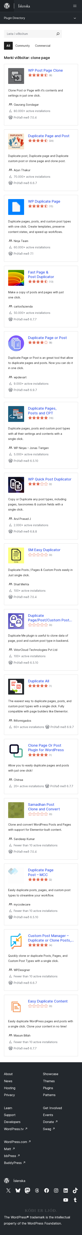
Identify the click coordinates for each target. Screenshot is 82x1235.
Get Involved (52, 1108)
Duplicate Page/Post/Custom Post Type (48, 618)
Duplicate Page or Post (47, 338)
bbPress (12, 1156)
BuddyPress (15, 1163)
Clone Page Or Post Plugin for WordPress (46, 747)
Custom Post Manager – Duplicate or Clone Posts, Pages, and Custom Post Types (49, 938)
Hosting (9, 1088)
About (8, 1074)
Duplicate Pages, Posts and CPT (42, 410)
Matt (9, 1149)
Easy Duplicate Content (48, 1001)
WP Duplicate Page (44, 201)
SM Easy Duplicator (44, 550)
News (8, 1081)
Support (10, 1115)
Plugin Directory (14, 18)
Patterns (49, 1095)
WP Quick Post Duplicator (49, 479)
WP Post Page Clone (45, 70)
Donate (50, 1122)
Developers (12, 1122)
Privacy (9, 1095)
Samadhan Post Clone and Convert (44, 806)
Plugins (48, 1088)
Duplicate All (38, 681)
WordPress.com (17, 1142)
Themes (49, 1081)
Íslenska (19, 1181)
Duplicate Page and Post (48, 136)
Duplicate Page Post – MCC (41, 872)
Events (48, 1115)
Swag (49, 1129)
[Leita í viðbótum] (58, 34)
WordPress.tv (16, 1129)
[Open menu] (75, 6)
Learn (8, 1108)
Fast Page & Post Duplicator (41, 274)
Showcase (50, 1074)
